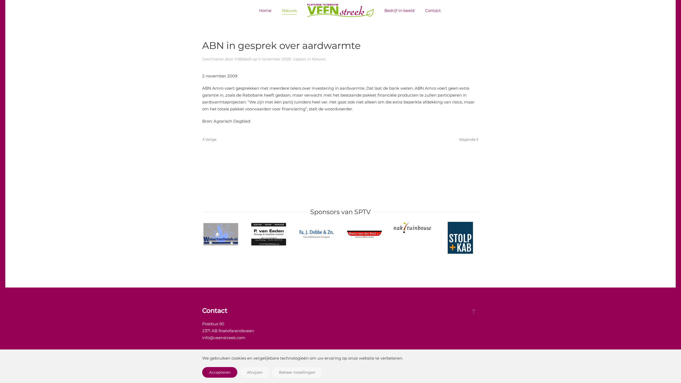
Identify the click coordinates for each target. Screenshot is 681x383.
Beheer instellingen (297, 372)
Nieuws (289, 10)
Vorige (211, 139)
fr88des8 (243, 59)
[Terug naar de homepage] (340, 10)
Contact (433, 10)
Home (265, 10)
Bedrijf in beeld (399, 10)
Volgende (467, 139)
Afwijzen (255, 372)
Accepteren (219, 372)
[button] (473, 311)
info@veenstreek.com (223, 337)
